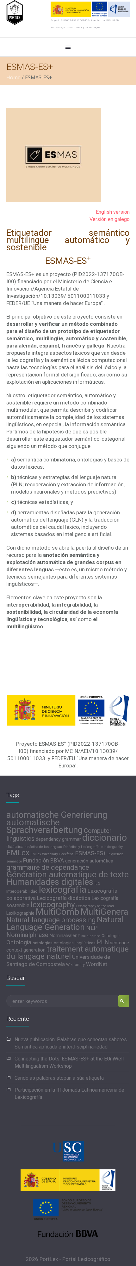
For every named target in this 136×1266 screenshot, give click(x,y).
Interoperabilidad (22, 891)
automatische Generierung (56, 815)
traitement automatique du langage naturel (67, 952)
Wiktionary (75, 964)
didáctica (14, 846)
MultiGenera (104, 912)
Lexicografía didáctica (63, 898)
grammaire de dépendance (47, 867)
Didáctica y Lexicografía (81, 847)
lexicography (53, 904)
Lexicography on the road (95, 906)
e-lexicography (112, 847)
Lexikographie (20, 913)
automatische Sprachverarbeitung (44, 826)
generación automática (89, 861)
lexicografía (62, 889)
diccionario (104, 837)
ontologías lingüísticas (75, 943)
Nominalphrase (27, 935)
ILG (97, 884)
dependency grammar (58, 839)
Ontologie (111, 935)
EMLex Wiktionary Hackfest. (52, 854)
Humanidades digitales (49, 882)
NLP (91, 927)
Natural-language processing (51, 920)
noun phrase (90, 936)
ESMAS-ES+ (90, 853)
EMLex (17, 852)
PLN (103, 942)
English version (113, 212)
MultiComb (57, 912)
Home (13, 77)
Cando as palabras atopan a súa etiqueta (59, 1078)
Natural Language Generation (65, 923)
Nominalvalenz (65, 935)
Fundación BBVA (43, 860)
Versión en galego (110, 219)
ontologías (43, 943)
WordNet (96, 964)
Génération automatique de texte (67, 874)
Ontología (18, 942)
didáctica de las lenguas (43, 847)
